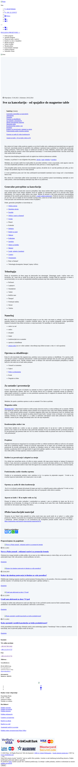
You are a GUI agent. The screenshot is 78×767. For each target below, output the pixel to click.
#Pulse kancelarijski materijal (15, 122)
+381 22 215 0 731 (6, 656)
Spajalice (11, 241)
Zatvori (3, 765)
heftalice (47, 159)
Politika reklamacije (7, 714)
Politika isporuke (6, 707)
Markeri (10, 248)
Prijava (8, 16)
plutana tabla (12, 346)
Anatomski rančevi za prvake (9, 727)
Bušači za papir (13, 232)
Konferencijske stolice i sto (14, 126)
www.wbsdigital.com (7, 755)
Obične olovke (12, 206)
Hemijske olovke (13, 209)
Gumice (10, 254)
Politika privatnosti (6, 709)
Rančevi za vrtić (5, 724)
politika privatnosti (6, 763)
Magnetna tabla (11, 124)
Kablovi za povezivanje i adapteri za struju (19, 129)
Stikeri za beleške (13, 245)
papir (42, 159)
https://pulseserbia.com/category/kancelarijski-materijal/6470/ (23, 521)
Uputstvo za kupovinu (7, 717)
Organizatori (12, 258)
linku (10, 761)
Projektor (9, 127)
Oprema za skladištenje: (13, 119)
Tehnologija (10, 115)
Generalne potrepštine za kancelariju (17, 114)
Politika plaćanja (6, 711)
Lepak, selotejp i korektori (16, 251)
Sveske (10, 219)
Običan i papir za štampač (16, 215)
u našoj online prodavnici (44, 196)
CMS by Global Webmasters (42, 753)
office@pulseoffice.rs (5, 671)
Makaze (10, 235)
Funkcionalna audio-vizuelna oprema (17, 131)
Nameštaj (9, 117)
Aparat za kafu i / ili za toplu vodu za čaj (18, 138)
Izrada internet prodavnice (60, 753)
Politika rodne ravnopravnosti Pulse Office (13, 730)
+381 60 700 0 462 (6, 646)
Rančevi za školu (6, 721)
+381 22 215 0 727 (6, 649)
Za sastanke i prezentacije (14, 121)
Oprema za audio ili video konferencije (18, 134)
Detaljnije (4, 562)
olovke (39, 159)
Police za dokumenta (14, 372)
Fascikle (10, 212)
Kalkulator (11, 238)
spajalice (53, 159)
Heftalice (11, 228)
